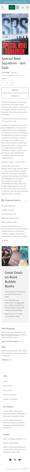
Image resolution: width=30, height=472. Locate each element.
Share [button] (6, 240)
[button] (2, 7)
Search (5, 381)
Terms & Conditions (9, 395)
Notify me (15, 96)
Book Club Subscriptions (10, 335)
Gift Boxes (5, 360)
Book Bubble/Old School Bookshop (16, 469)
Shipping (10, 75)
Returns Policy (8, 386)
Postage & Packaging (10, 399)
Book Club (20, 303)
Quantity (4, 78)
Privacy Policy (7, 390)
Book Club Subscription (10, 341)
